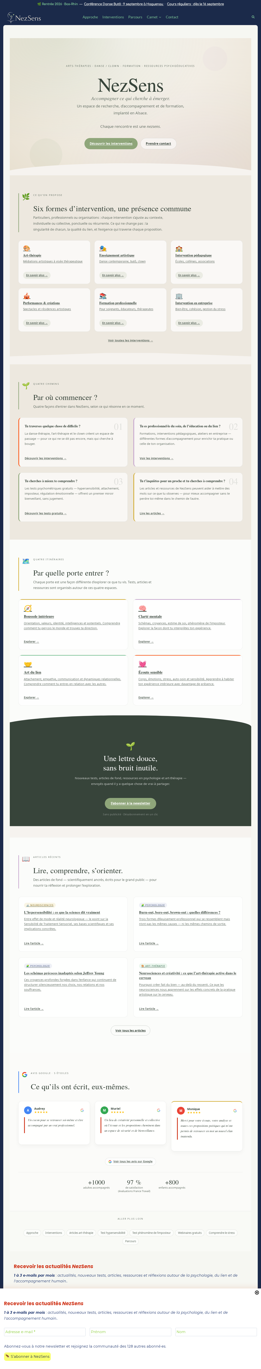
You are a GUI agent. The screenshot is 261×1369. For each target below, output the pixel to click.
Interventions (113, 17)
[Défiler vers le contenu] (130, 141)
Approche (90, 17)
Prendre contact (158, 143)
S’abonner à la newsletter (130, 803)
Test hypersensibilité (113, 1233)
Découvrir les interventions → (45, 458)
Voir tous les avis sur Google (133, 1161)
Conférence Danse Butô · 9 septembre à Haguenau (124, 4)
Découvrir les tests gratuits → (46, 513)
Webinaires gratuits (190, 1233)
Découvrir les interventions (111, 143)
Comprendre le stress (222, 1233)
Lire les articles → (152, 513)
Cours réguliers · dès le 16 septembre (195, 4)
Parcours (135, 17)
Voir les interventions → (157, 458)
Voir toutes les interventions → (130, 340)
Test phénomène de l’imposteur (151, 1233)
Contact (172, 17)
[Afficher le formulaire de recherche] (254, 16)
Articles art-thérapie (81, 1233)
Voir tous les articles (130, 1030)
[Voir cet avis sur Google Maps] (82, 1110)
